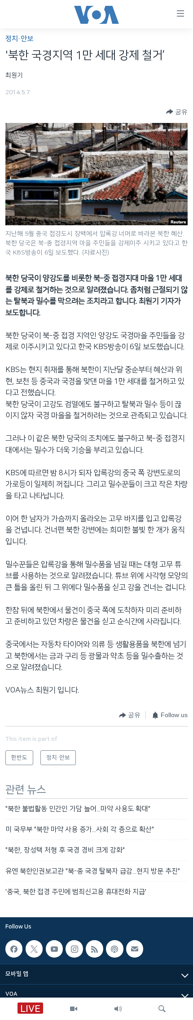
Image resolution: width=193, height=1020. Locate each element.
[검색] (162, 1009)
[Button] (177, 112)
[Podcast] (114, 948)
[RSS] (94, 948)
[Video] (73, 1009)
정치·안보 (19, 39)
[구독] (134, 948)
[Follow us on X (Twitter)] (34, 948)
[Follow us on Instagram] (74, 948)
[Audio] (118, 1009)
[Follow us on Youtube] (54, 948)
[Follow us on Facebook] (13, 948)
